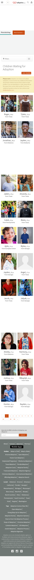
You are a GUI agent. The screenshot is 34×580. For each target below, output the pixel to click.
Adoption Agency (24, 471)
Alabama (12, 482)
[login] (32, 2)
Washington (23, 501)
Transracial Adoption (10, 471)
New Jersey (9, 492)
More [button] (18, 32)
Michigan (18, 488)
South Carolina (19, 498)
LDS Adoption (23, 525)
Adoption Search (24, 477)
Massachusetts (8, 488)
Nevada (25, 492)
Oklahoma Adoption (24, 461)
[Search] (28, 2)
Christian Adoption (8, 474)
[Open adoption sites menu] (8, 2)
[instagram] (17, 551)
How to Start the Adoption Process (16, 519)
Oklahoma (25, 495)
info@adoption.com (8, 90)
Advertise (20, 444)
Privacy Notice (29, 543)
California (10, 485)
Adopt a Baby (25, 451)
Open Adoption (23, 454)
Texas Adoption (10, 464)
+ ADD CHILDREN (26, 73)
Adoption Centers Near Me (19, 506)
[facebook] (12, 551)
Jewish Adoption (10, 529)
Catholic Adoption (11, 525)
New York (18, 492)
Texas (27, 498)
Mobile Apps (17, 446)
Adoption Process (23, 529)
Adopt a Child (15, 451)
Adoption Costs (11, 467)
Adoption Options (23, 516)
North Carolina (10, 495)
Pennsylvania (8, 498)
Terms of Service (20, 543)
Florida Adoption (22, 464)
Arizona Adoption (11, 454)
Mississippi (26, 488)
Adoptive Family (22, 467)
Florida (17, 485)
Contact (12, 444)
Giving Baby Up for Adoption (17, 512)
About (6, 444)
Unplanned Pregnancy (9, 461)
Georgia (24, 485)
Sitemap (27, 444)
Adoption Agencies (17, 531)
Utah (8, 501)
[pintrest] (21, 551)
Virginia (14, 501)
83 (10, 419)
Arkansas (27, 482)
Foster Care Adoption (17, 458)
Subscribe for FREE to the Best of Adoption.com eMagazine (14, 430)
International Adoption (23, 474)
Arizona (19, 482)
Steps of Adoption (10, 522)
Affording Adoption (10, 477)
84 (14, 419)
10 (3, 419)
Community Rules (8, 545)
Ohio (18, 495)
